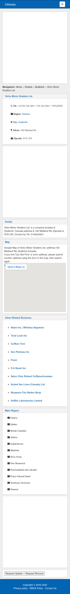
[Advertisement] (35, 48)
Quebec (13, 424)
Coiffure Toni (18, 343)
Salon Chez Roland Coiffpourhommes (31, 376)
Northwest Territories (20, 483)
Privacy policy (21, 588)
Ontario (28, 86)
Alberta (13, 437)
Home (19, 86)
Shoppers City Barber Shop (26, 392)
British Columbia (18, 431)
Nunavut (14, 489)
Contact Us (50, 588)
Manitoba (14, 450)
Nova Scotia (16, 457)
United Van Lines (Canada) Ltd (28, 384)
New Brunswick (17, 463)
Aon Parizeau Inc (20, 351)
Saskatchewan (16, 444)
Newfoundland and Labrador (23, 470)
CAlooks (10, 4)
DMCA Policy (36, 588)
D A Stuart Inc (18, 368)
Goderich (39, 86)
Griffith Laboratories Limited (26, 400)
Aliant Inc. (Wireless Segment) (27, 327)
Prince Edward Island (20, 476)
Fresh (14, 360)
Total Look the (19, 335)
